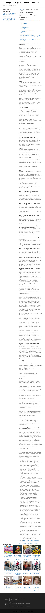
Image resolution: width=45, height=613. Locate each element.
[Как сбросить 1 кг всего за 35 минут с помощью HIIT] (36, 569)
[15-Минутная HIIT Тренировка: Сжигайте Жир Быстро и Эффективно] (17, 569)
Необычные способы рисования (27, 30)
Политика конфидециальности (11, 602)
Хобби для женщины (27, 543)
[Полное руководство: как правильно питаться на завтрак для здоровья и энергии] (27, 553)
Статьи (14, 5)
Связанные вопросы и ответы (26, 34)
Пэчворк (22, 26)
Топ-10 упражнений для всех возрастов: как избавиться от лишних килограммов (9, 19)
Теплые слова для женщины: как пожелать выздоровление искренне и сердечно (9, 15)
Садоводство (23, 31)
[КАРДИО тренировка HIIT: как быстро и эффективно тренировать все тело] (17, 584)
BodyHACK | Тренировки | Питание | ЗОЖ (22, 2)
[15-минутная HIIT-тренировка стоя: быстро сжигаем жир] (27, 569)
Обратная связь (8, 604)
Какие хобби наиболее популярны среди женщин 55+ (30, 35)
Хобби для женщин (35, 540)
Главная (5, 5)
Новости (10, 5)
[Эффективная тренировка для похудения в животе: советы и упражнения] (27, 584)
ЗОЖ (22, 32)
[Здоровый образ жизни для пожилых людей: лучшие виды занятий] (8, 553)
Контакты (7, 600)
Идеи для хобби (34, 543)
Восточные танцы (24, 23)
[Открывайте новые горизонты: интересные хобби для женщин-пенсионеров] (36, 553)
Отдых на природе (24, 27)
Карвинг (22, 24)
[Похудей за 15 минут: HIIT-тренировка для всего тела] (8, 569)
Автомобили (23, 28)
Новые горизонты (26, 540)
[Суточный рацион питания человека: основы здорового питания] (17, 553)
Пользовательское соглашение (15, 600)
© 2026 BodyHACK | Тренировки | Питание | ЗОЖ (15, 598)
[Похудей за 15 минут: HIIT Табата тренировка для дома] (8, 584)
